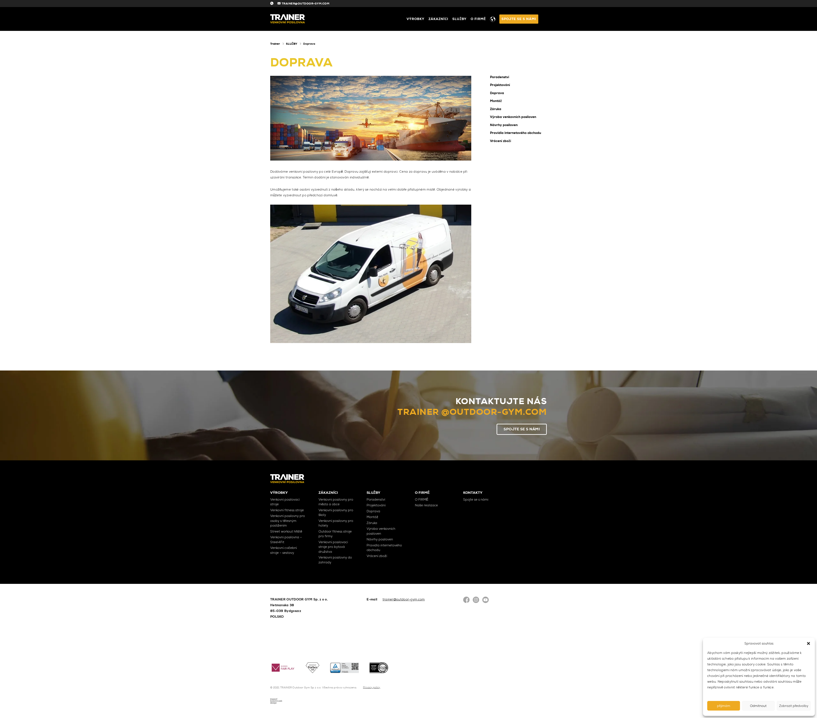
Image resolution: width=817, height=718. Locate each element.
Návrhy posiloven (504, 125)
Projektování (500, 85)
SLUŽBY (459, 19)
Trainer (275, 44)
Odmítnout (758, 706)
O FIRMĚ (478, 19)
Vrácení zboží (500, 141)
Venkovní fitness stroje (287, 510)
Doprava (497, 93)
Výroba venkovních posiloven (513, 117)
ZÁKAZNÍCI (438, 19)
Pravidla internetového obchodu (515, 133)
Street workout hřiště (286, 531)
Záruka (495, 109)
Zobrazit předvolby (793, 706)
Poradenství (499, 77)
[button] (808, 643)
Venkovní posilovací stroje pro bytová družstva (333, 547)
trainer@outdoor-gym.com (404, 599)
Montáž (496, 101)
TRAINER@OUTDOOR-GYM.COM (306, 3)
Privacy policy (371, 687)
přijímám (723, 706)
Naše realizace (426, 505)
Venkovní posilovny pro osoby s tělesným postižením (287, 521)
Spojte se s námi (518, 19)
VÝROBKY (415, 19)
